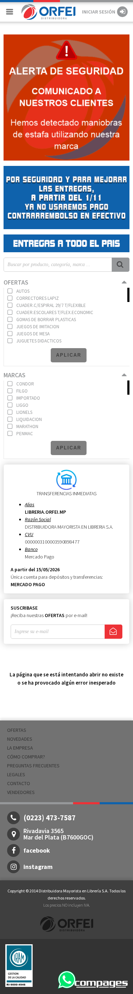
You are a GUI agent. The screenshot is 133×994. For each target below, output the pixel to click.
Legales (16, 774)
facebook (36, 850)
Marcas (15, 375)
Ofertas (16, 282)
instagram (37, 867)
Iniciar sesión (98, 12)
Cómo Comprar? (26, 756)
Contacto (18, 783)
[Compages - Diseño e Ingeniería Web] (101, 983)
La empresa (20, 748)
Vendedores (21, 792)
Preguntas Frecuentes (33, 765)
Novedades (19, 739)
